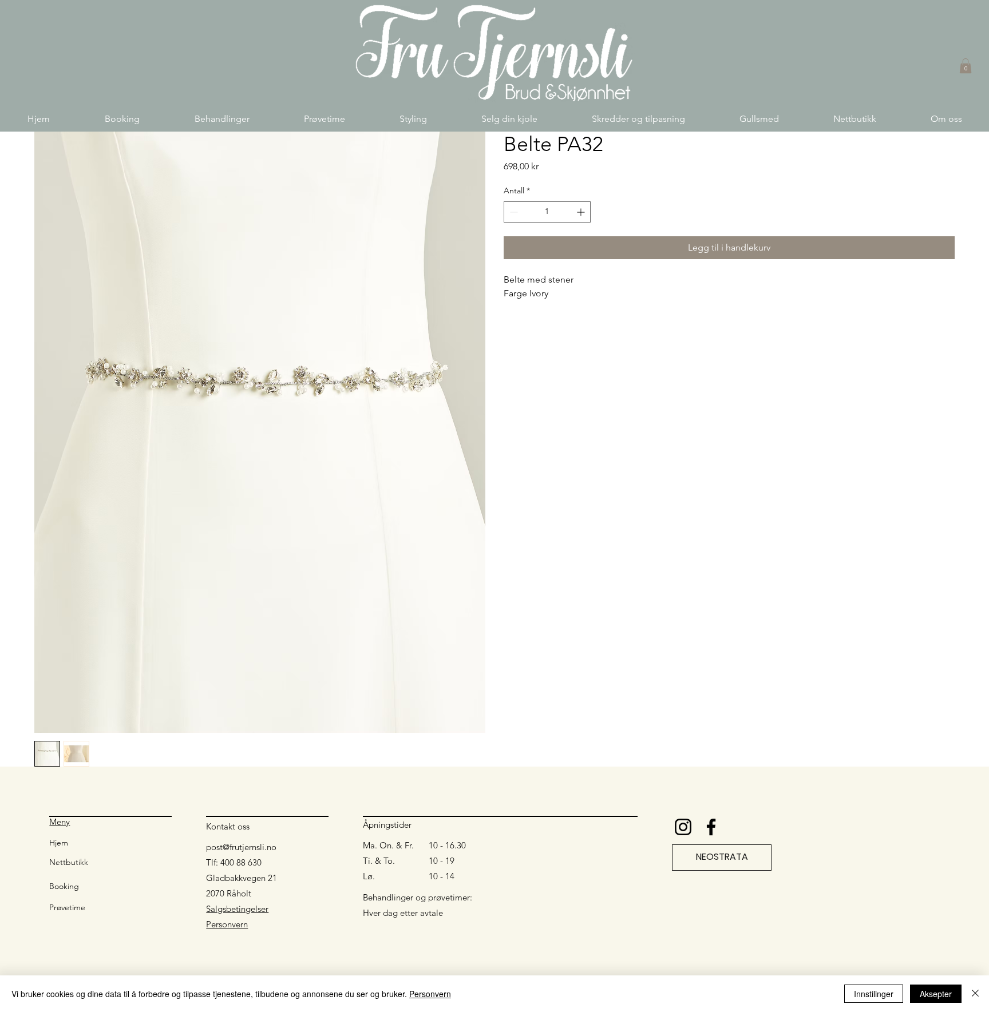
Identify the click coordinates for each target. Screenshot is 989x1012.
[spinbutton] (547, 212)
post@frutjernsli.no (241, 847)
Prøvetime (67, 907)
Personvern (227, 924)
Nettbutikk (68, 862)
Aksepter (936, 993)
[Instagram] (683, 827)
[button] (221, 119)
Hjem (58, 843)
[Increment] (582, 212)
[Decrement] (512, 212)
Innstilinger (873, 993)
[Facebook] (711, 827)
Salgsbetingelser (237, 908)
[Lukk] (975, 994)
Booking (64, 886)
